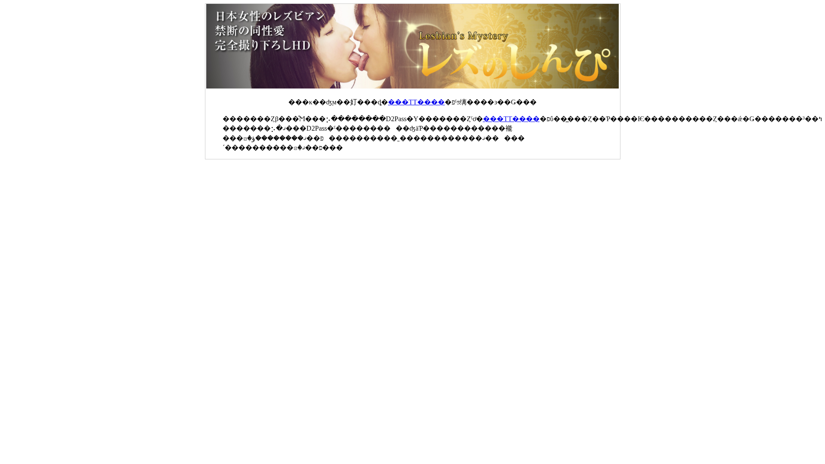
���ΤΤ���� (416, 102)
